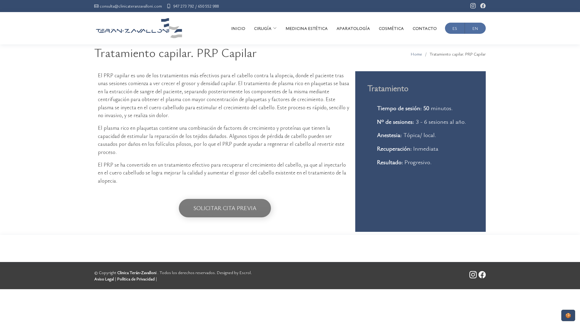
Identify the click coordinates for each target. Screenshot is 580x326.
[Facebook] (481, 6)
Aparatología (353, 28)
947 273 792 (183, 6)
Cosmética (391, 28)
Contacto (425, 28)
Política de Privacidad (136, 279)
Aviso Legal (104, 279)
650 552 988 (208, 6)
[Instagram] (471, 6)
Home (416, 54)
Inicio (238, 28)
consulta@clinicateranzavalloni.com (131, 6)
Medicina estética (306, 28)
